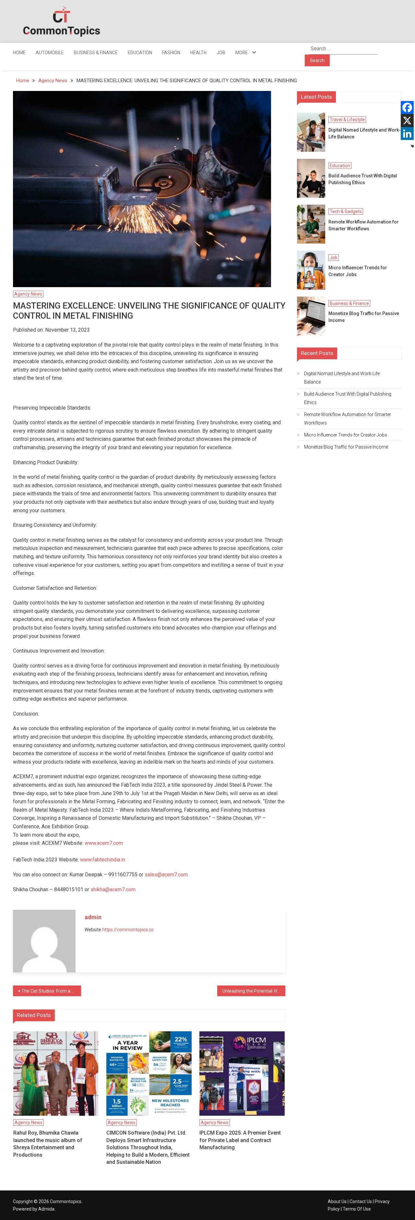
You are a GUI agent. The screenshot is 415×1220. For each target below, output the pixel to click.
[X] (407, 120)
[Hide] (412, 146)
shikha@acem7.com (113, 889)
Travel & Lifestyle (347, 119)
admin (93, 917)
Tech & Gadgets (346, 211)
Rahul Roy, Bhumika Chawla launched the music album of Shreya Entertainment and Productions (47, 1144)
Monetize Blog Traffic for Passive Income (363, 317)
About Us (337, 1201)
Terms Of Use (357, 1209)
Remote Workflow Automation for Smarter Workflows (363, 225)
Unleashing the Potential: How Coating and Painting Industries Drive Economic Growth (253, 991)
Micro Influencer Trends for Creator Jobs (357, 271)
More (241, 52)
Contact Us (361, 1201)
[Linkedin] (407, 133)
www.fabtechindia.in (102, 860)
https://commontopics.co (128, 929)
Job (221, 52)
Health (198, 52)
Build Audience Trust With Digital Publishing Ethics (362, 179)
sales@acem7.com (166, 874)
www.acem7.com (104, 843)
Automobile (50, 52)
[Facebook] (407, 107)
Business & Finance (96, 52)
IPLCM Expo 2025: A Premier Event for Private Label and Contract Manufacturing (240, 1140)
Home (19, 52)
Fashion (171, 52)
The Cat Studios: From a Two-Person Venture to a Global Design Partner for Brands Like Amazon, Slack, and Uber (51, 991)
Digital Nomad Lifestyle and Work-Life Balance (364, 133)
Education (140, 52)
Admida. (46, 1209)
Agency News (28, 294)
